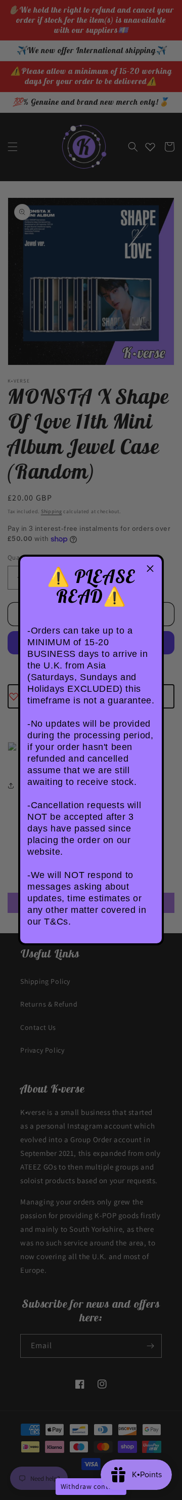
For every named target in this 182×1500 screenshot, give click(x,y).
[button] (150, 568)
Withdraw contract (91, 1486)
